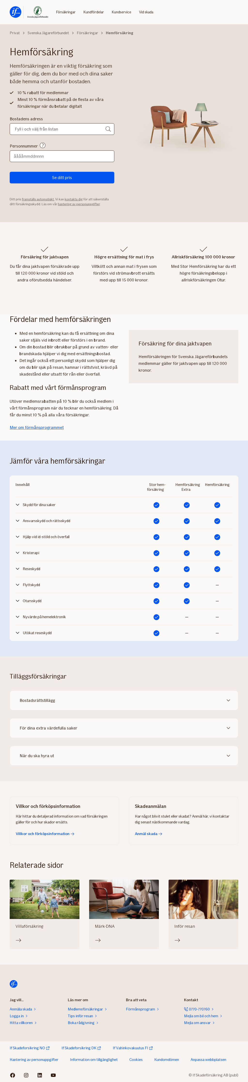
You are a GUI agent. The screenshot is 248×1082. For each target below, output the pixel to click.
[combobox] (62, 129)
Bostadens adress (26, 119)
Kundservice (121, 12)
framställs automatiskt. (38, 199)
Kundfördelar (93, 12)
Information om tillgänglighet (94, 1059)
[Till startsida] (15, 12)
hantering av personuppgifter (79, 204)
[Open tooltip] (43, 145)
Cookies (136, 1059)
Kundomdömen (166, 1059)
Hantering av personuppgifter (34, 1059)
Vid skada (146, 12)
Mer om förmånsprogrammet (37, 427)
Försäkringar (66, 12)
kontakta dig (74, 199)
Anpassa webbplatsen (208, 1059)
